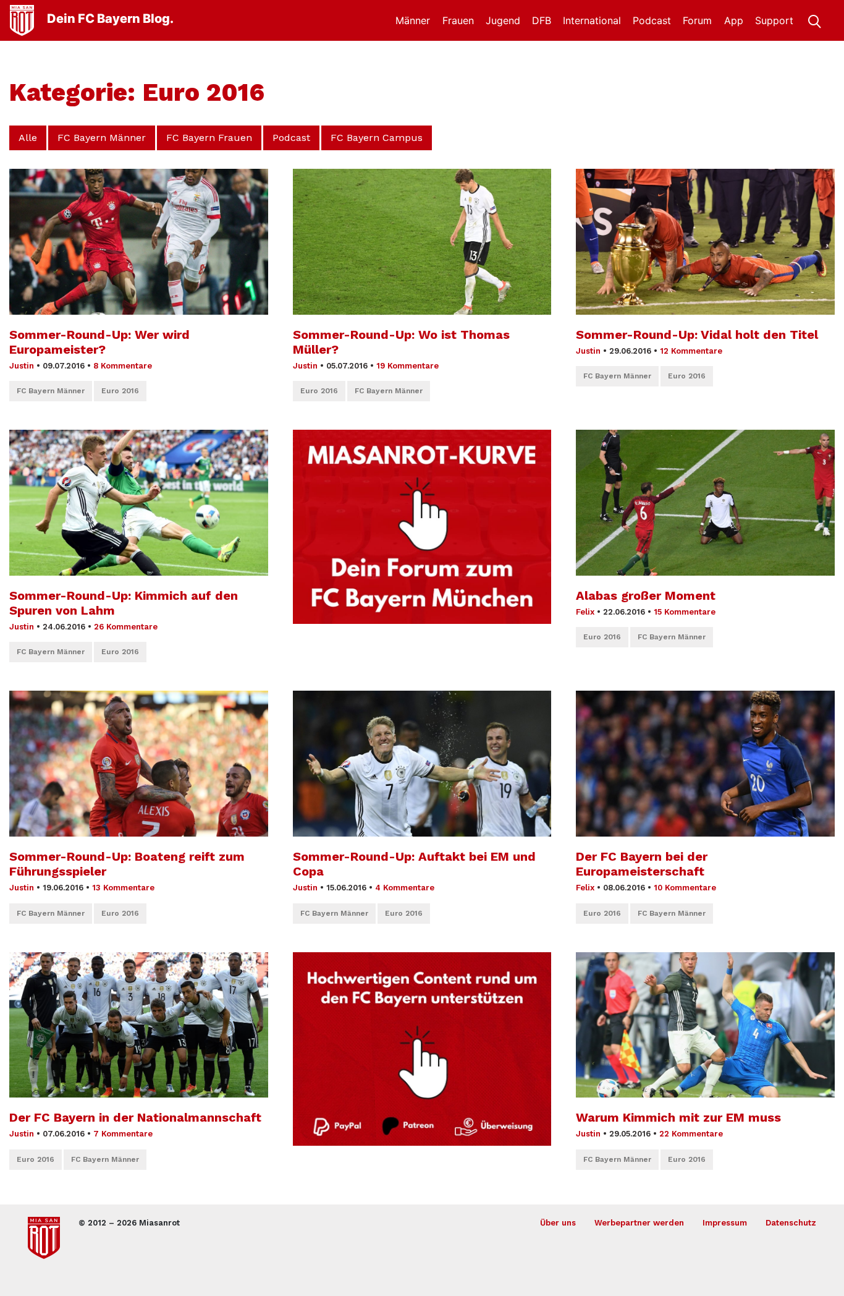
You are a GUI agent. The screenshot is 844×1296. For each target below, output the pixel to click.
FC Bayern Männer (101, 137)
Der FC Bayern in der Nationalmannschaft (135, 1117)
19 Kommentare (407, 365)
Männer (412, 20)
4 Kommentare (404, 887)
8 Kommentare (122, 365)
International (592, 20)
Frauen (458, 20)
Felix (585, 611)
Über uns (558, 1222)
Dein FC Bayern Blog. (110, 18)
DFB (541, 20)
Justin (21, 365)
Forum (697, 20)
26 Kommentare (126, 626)
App (733, 20)
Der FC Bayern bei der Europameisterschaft (641, 864)
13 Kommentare (123, 887)
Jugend (503, 20)
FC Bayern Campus (377, 137)
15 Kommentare (684, 611)
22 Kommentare (691, 1133)
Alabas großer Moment (645, 595)
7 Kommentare (123, 1133)
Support (774, 20)
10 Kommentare (685, 887)
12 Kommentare (691, 351)
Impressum (725, 1222)
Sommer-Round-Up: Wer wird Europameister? (99, 342)
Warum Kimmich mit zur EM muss (678, 1117)
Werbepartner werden (639, 1222)
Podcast (652, 20)
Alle (28, 137)
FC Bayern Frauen (209, 137)
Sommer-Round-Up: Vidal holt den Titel (697, 334)
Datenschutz (791, 1222)
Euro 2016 (120, 390)
